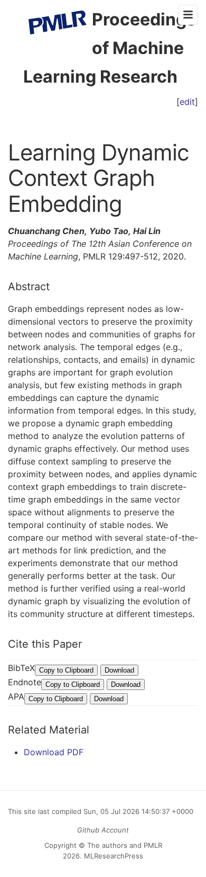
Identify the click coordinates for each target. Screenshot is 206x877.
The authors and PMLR (124, 845)
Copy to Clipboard (66, 670)
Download (119, 670)
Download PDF (53, 752)
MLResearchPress (112, 856)
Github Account (103, 830)
